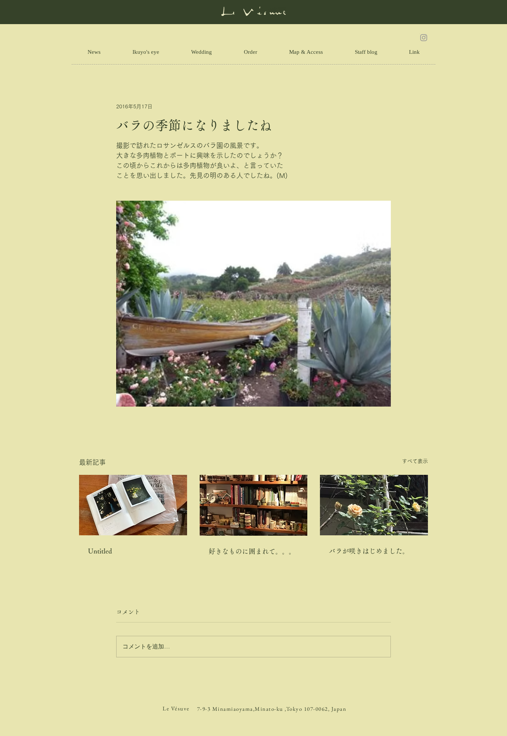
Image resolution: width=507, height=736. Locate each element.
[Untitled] (133, 505)
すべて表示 (415, 461)
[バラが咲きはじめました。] (374, 505)
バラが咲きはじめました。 (369, 551)
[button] (414, 52)
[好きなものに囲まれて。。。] (254, 505)
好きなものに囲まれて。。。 (252, 551)
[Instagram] (423, 37)
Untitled (100, 551)
